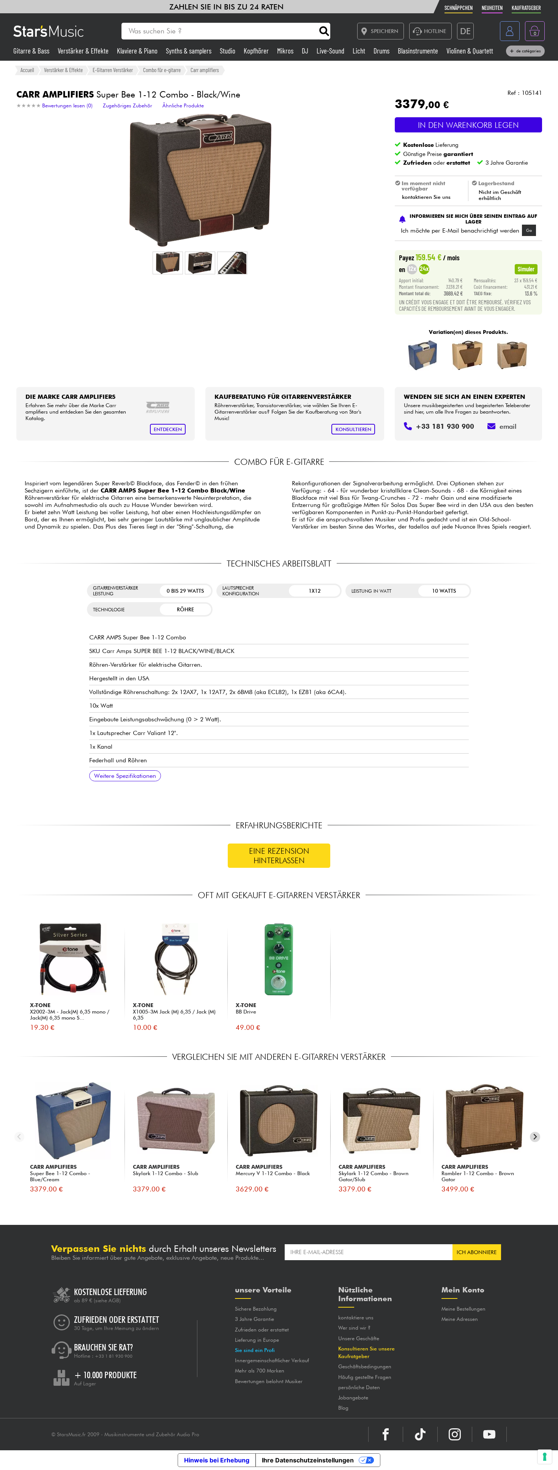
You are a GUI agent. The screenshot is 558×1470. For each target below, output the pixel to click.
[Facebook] (386, 1434)
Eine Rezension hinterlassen (279, 855)
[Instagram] (455, 1434)
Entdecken (168, 429)
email (508, 426)
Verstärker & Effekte (84, 50)
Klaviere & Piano (138, 50)
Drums (382, 50)
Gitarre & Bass (32, 50)
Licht (360, 50)
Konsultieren (353, 429)
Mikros (286, 50)
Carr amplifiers (205, 69)
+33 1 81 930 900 (113, 1356)
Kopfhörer (257, 50)
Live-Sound (331, 50)
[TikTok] (420, 1434)
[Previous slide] (19, 1137)
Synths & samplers (189, 50)
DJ (306, 50)
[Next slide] (535, 1137)
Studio (228, 50)
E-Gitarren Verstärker (113, 69)
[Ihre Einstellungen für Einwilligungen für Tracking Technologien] (545, 1457)
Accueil (27, 69)
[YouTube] (489, 1434)
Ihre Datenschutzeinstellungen (308, 1460)
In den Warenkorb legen (468, 125)
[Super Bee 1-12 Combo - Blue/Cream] (422, 355)
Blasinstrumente (419, 50)
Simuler (526, 268)
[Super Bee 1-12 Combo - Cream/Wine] (467, 355)
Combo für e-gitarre (162, 69)
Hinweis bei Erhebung (216, 1460)
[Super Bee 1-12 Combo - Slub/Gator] (512, 355)
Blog (343, 1408)
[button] (168, 263)
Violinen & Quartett (469, 50)
